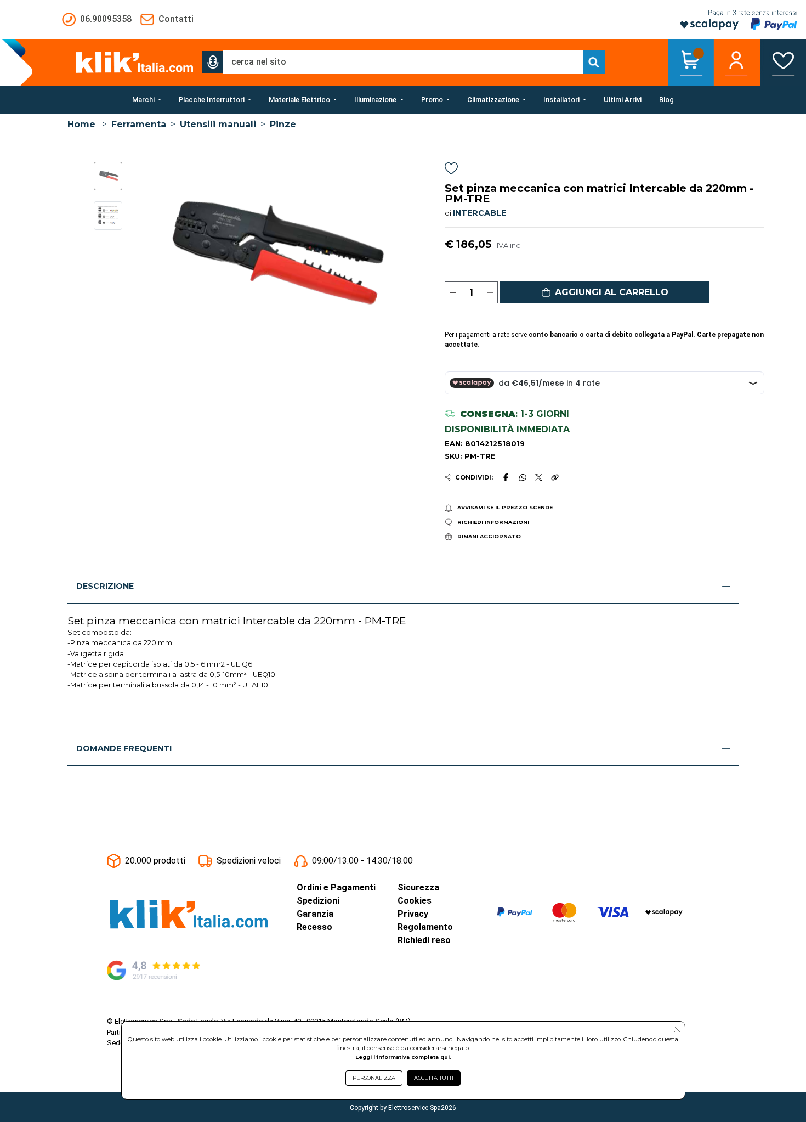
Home (81, 124)
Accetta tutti (433, 1078)
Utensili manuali (218, 124)
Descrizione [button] (105, 586)
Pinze (283, 124)
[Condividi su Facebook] (505, 477)
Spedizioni (318, 900)
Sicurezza (418, 887)
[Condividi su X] (538, 477)
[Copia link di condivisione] (555, 477)
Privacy (413, 914)
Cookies (415, 900)
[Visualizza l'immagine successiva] (149, 254)
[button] (213, 62)
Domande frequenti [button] (124, 748)
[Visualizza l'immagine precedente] (388, 254)
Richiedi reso (424, 940)
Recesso (314, 927)
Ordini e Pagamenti (336, 887)
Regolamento (425, 927)
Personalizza (374, 1078)
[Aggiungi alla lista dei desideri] (451, 170)
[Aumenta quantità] (490, 292)
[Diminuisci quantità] (452, 292)
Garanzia (315, 914)
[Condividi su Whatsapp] (522, 477)
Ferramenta (138, 124)
